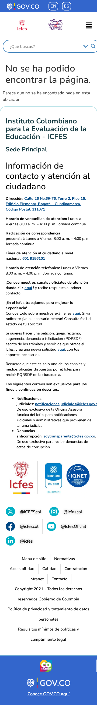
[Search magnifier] (93, 46)
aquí (28, 287)
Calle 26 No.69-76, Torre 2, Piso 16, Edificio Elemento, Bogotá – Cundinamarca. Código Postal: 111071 (46, 204)
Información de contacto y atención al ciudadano (48, 176)
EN (53, 6)
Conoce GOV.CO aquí (48, 694)
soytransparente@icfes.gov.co (69, 436)
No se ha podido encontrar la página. (48, 74)
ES (66, 6)
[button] (89, 26)
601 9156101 (33, 258)
